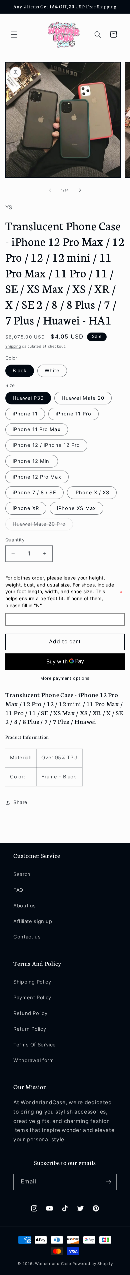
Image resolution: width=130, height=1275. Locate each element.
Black (20, 371)
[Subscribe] (108, 1182)
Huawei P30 (28, 398)
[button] (14, 34)
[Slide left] (50, 190)
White (52, 371)
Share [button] (20, 802)
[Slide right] (80, 190)
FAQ (18, 890)
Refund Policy (30, 1013)
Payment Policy (32, 998)
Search (22, 874)
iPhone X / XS (92, 493)
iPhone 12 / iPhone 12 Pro (46, 445)
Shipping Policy (32, 982)
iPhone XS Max (76, 508)
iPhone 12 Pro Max (37, 477)
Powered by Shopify (92, 1263)
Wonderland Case (53, 1263)
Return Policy (29, 1029)
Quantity (15, 539)
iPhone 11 (25, 414)
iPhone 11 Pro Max (37, 429)
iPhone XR (26, 508)
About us (24, 906)
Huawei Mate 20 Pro (43, 525)
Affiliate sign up (32, 921)
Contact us (27, 937)
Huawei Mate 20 (83, 398)
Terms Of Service (34, 1045)
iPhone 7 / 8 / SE (34, 493)
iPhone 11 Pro (73, 414)
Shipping (13, 346)
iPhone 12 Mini (32, 461)
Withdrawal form (33, 1060)
